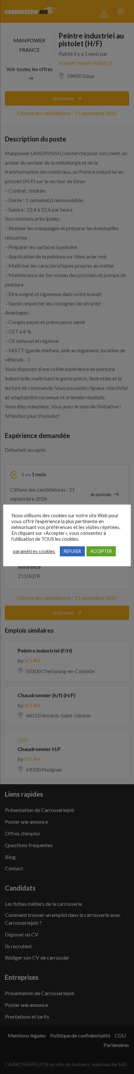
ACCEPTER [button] (101, 551)
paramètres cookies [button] (34, 551)
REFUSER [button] (72, 551)
